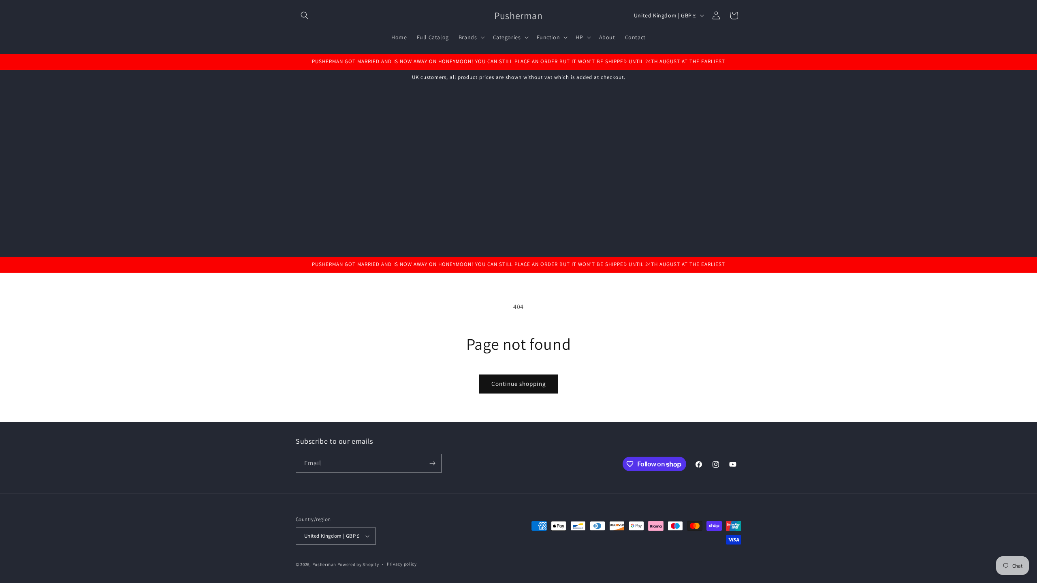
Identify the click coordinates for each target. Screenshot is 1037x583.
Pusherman (324, 564)
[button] (305, 15)
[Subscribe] (432, 463)
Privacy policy (402, 564)
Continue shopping (518, 383)
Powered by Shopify (358, 564)
